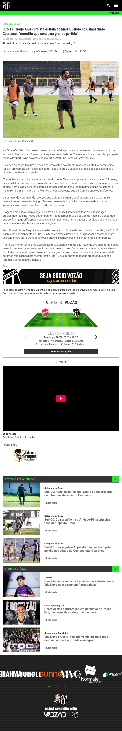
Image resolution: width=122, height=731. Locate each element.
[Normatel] (91, 674)
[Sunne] (51, 674)
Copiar (68, 51)
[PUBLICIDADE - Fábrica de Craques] (25, 456)
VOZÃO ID (114, 13)
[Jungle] (30, 675)
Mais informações (61, 351)
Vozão (61, 362)
